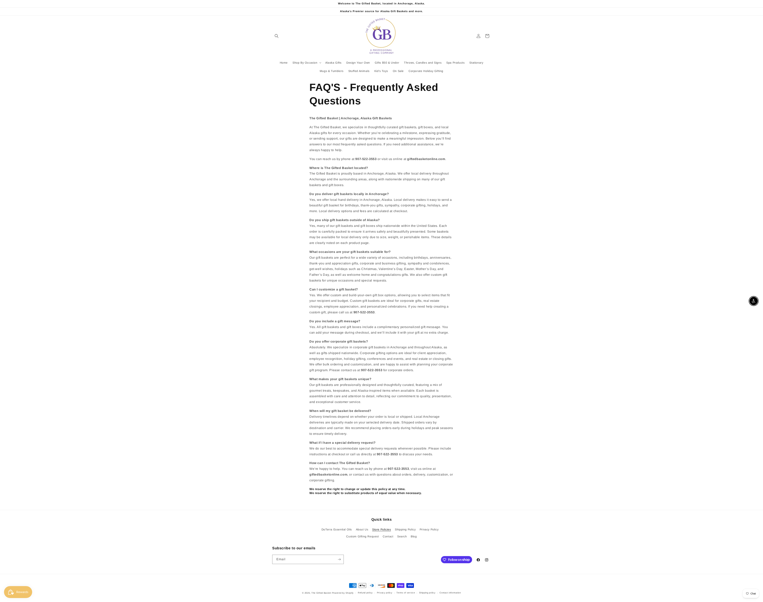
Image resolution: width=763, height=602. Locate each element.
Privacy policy (384, 592)
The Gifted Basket (321, 593)
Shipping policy (427, 592)
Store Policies (381, 529)
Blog (414, 536)
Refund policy (365, 592)
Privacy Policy (429, 529)
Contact (388, 536)
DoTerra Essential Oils (336, 529)
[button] (276, 36)
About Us (362, 529)
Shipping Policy (405, 529)
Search (402, 536)
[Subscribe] (339, 559)
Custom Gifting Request (362, 536)
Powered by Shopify (343, 593)
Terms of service (405, 592)
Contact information (450, 592)
